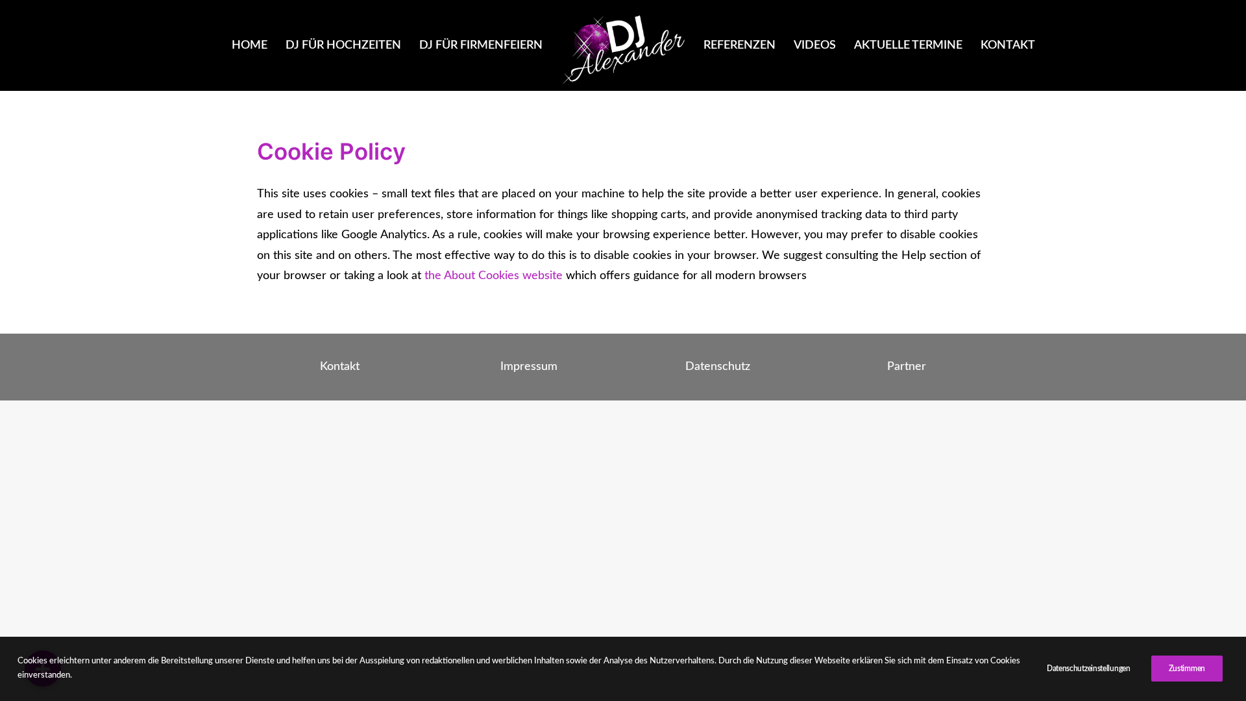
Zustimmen (1187, 668)
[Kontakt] (328, 367)
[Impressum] (516, 367)
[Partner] (894, 367)
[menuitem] (249, 45)
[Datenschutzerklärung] (705, 367)
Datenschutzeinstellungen (1088, 668)
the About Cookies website (493, 276)
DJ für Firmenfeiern (481, 45)
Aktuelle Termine (908, 45)
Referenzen (739, 45)
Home (249, 45)
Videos (815, 45)
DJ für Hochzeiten (343, 45)
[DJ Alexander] (623, 48)
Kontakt (1008, 45)
